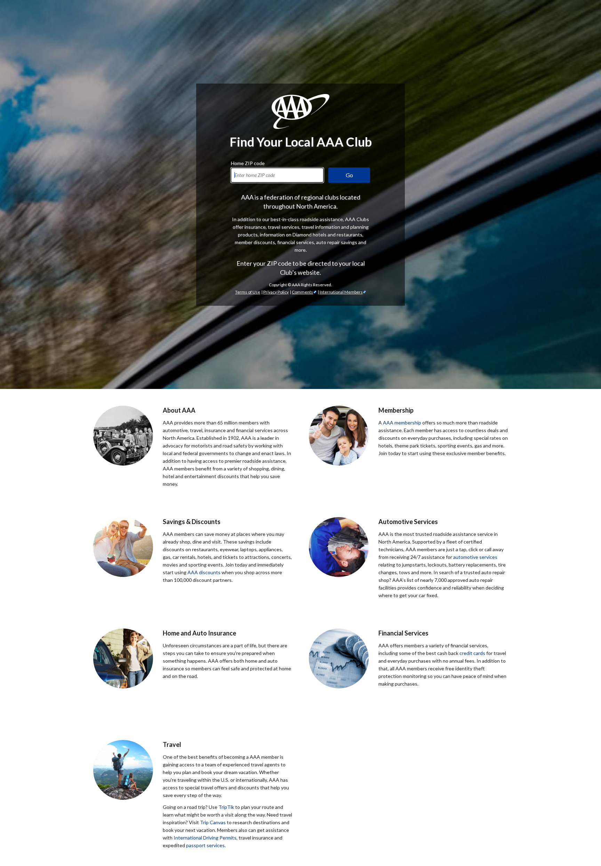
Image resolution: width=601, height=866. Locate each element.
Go (349, 175)
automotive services (475, 557)
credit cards (472, 653)
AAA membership (402, 423)
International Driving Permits (205, 838)
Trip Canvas (213, 822)
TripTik (226, 807)
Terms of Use (247, 292)
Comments (302, 292)
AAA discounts (204, 572)
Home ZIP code (248, 162)
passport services (205, 845)
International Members (341, 292)
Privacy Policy (276, 292)
